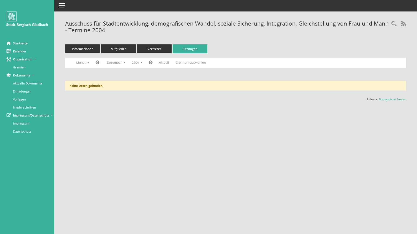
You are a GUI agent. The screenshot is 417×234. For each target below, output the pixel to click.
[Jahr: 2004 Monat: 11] (97, 63)
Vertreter (154, 49)
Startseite (20, 43)
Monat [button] (81, 62)
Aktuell (164, 62)
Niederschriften (24, 107)
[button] (27, 59)
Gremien (19, 67)
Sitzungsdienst (392, 99)
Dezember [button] (115, 62)
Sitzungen (190, 49)
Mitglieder (118, 49)
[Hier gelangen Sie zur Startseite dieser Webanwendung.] (27, 19)
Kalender (19, 51)
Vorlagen (19, 99)
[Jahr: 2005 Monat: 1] (151, 63)
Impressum (21, 123)
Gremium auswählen (190, 62)
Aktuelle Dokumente (27, 83)
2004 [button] (136, 62)
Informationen (82, 49)
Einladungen (22, 91)
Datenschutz (22, 131)
